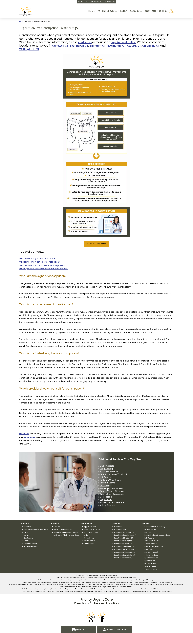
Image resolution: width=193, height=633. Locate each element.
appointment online (123, 42)
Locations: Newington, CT (124, 541)
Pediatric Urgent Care (111, 480)
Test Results (89, 543)
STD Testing (106, 496)
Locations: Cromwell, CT (124, 532)
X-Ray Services (107, 505)
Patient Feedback (31, 546)
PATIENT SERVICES (107, 11)
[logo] (25, 11)
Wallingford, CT (29, 49)
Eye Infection (150, 532)
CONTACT (150, 11)
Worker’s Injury (150, 566)
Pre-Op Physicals (151, 552)
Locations (118, 526)
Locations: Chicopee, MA (124, 552)
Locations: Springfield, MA (124, 555)
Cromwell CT (60, 45)
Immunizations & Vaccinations (115, 474)
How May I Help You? (116, 629)
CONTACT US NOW (96, 243)
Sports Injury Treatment (112, 494)
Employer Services (109, 471)
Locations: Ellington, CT (123, 538)
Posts (26, 541)
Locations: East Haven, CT (125, 535)
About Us (27, 526)
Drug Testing (106, 468)
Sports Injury (150, 561)
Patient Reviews (30, 543)
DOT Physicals (107, 465)
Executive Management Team (36, 529)
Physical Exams (107, 482)
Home (21, 21)
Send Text (81, 629)
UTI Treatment (151, 563)
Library (26, 535)
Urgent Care (106, 499)
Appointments (90, 526)
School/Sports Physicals (112, 491)
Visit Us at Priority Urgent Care (66, 535)
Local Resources (91, 532)
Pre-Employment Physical (112, 488)
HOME (91, 11)
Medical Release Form (63, 529)
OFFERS (163, 11)
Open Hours (89, 538)
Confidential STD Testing (155, 526)
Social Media (89, 541)
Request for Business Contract (67, 532)
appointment (30, 437)
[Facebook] (102, 617)
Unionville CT (151, 45)
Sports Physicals (151, 558)
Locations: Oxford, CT (123, 543)
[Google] (91, 617)
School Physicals (151, 555)
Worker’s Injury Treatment (113, 502)
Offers (86, 535)
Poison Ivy (105, 485)
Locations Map (120, 529)
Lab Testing (105, 477)
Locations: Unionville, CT (124, 546)
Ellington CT (98, 45)
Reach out (24, 434)
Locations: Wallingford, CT (125, 549)
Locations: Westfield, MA (124, 558)
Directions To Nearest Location (96, 603)
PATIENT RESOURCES (131, 11)
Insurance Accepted (92, 529)
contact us (85, 42)
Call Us (57, 526)
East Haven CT (79, 45)
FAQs (26, 532)
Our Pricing (28, 538)
